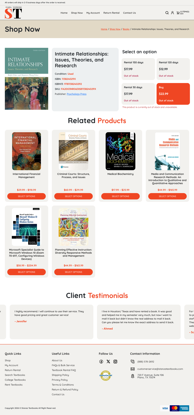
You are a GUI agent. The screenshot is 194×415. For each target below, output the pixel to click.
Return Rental (112, 12)
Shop (8, 360)
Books (126, 29)
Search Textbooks (15, 374)
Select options (26, 196)
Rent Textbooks (13, 384)
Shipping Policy (60, 374)
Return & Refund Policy (65, 389)
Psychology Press (76, 94)
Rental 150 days (133, 62)
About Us (57, 360)
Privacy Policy (60, 379)
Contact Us (129, 12)
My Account (93, 12)
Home (64, 12)
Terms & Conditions (63, 384)
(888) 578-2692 (145, 361)
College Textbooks (15, 379)
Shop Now (77, 12)
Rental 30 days (133, 87)
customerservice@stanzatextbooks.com (160, 369)
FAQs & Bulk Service (63, 365)
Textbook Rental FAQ (64, 370)
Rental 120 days (168, 62)
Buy (161, 87)
